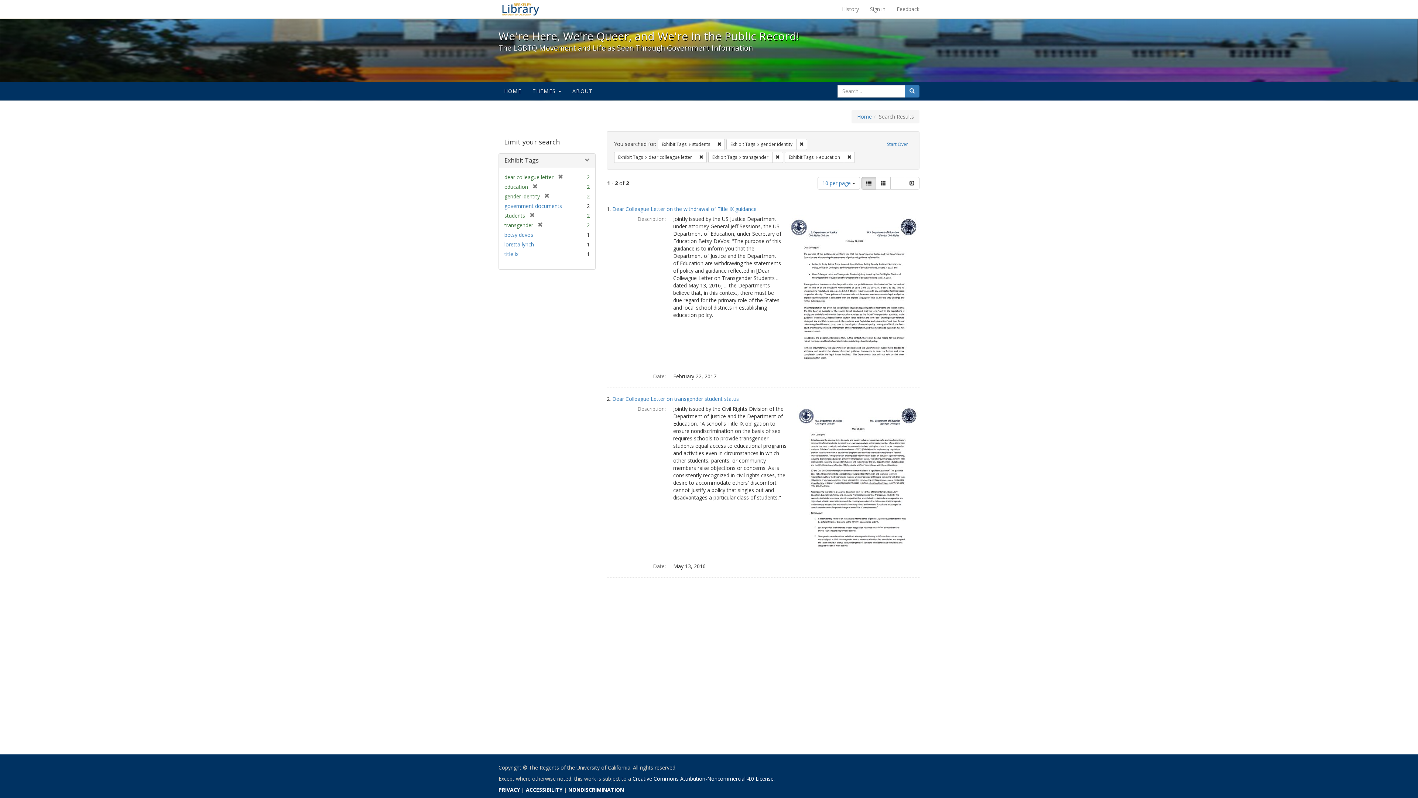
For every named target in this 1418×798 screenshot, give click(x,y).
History (850, 9)
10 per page (837, 183)
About (582, 91)
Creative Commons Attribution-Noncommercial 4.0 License (703, 778)
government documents (533, 205)
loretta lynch (519, 244)
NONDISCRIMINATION (596, 789)
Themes (545, 91)
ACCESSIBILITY (544, 789)
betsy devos (518, 234)
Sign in (878, 9)
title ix (511, 254)
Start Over (897, 144)
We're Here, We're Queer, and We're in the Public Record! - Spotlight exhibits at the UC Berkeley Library (520, 9)
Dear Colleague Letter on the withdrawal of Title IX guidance (684, 208)
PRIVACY (509, 789)
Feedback (908, 9)
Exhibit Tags (521, 160)
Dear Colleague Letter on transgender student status (675, 398)
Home (512, 91)
